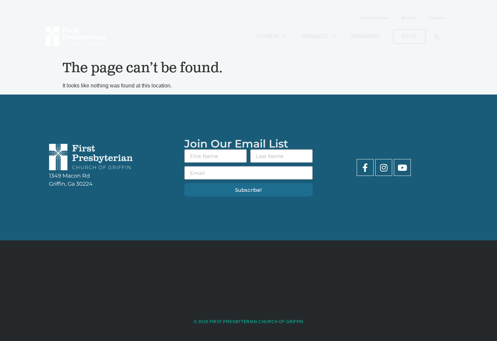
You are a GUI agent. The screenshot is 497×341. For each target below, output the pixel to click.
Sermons (365, 36)
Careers (437, 17)
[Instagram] (383, 167)
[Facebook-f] (365, 167)
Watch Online (374, 17)
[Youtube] (402, 167)
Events (409, 17)
